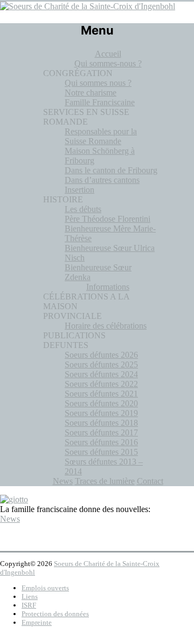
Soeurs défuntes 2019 (101, 413)
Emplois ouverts (45, 588)
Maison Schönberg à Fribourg (100, 155)
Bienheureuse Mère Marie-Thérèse (110, 233)
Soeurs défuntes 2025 (101, 364)
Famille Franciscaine (100, 102)
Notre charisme (90, 92)
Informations (107, 286)
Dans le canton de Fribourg (111, 170)
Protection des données (55, 614)
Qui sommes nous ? (98, 82)
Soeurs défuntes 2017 (101, 432)
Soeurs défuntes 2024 (101, 374)
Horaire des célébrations (106, 325)
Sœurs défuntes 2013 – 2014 (104, 466)
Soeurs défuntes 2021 (101, 393)
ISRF (29, 605)
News (63, 481)
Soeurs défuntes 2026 (101, 354)
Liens (30, 596)
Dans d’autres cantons (102, 180)
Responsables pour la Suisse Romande (101, 136)
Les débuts (83, 209)
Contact (150, 481)
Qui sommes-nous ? (108, 63)
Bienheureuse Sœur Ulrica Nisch (110, 252)
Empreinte (37, 622)
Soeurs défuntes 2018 (101, 422)
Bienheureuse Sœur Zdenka (98, 272)
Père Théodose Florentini (107, 218)
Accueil (108, 53)
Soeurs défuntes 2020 (101, 403)
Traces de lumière (105, 481)
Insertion (79, 189)
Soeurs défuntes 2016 (101, 442)
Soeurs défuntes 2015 (101, 451)
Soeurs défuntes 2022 (101, 383)
